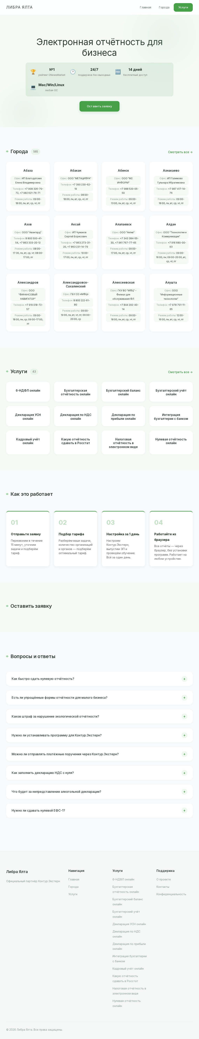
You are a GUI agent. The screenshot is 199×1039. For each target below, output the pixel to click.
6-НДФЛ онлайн (123, 879)
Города (164, 7)
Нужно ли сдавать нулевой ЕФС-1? (38, 810)
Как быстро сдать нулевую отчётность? (43, 679)
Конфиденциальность (171, 894)
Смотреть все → (180, 152)
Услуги (183, 7)
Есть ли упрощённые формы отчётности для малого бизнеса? (59, 697)
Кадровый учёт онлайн (128, 968)
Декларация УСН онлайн (129, 924)
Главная (145, 7)
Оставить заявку (99, 106)
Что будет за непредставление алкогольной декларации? (56, 792)
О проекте (163, 879)
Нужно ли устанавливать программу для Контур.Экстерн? (57, 735)
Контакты (162, 886)
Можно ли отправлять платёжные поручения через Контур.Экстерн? (65, 754)
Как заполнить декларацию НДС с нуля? (43, 773)
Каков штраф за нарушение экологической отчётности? (55, 716)
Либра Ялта (19, 7)
